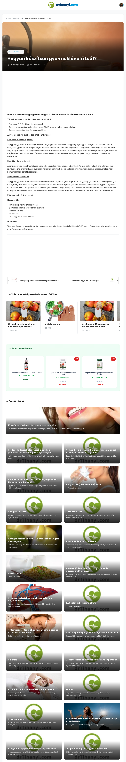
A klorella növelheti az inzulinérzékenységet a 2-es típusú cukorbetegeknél (33, 480)
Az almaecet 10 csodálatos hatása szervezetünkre (95, 325)
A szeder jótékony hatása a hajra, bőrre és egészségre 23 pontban (87, 569)
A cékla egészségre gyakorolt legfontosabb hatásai (92, 632)
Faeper (69, 689)
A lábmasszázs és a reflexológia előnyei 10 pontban (91, 660)
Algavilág (12, 660)
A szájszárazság (74, 511)
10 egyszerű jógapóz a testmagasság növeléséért (32, 748)
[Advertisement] (63, 92)
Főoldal (8, 18)
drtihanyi (67, 5)
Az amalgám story (17, 719)
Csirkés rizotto (15, 573)
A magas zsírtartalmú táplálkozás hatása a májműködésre (30, 599)
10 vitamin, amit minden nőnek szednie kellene (31, 689)
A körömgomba (53, 324)
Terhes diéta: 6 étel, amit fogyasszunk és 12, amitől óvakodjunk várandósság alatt (91, 451)
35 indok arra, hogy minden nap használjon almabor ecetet (21, 327)
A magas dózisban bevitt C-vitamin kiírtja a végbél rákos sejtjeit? (33, 540)
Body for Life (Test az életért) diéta (83, 484)
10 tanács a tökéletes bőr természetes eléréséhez (32, 425)
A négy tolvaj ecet (17, 511)
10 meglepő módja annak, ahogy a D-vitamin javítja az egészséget (91, 720)
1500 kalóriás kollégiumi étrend (81, 603)
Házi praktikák (18, 18)
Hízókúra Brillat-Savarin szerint (81, 541)
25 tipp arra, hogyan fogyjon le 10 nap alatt (87, 748)
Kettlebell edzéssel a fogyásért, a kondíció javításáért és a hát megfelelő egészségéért (30, 451)
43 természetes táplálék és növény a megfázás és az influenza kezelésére (33, 631)
